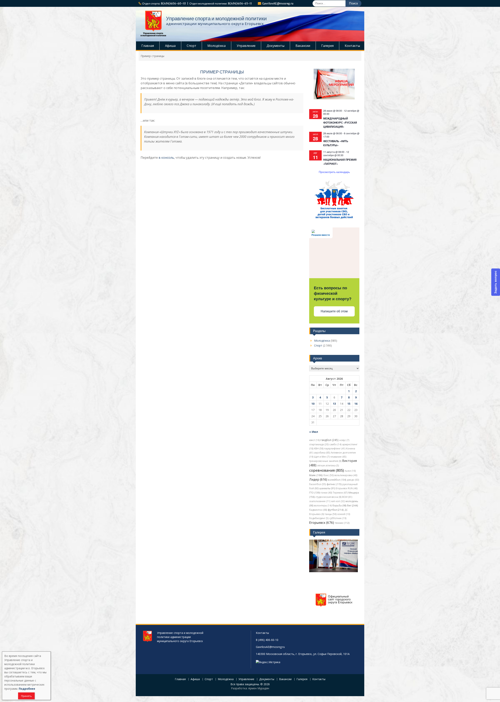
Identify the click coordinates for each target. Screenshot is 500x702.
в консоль (166, 157)
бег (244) (352, 505)
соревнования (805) (326, 470)
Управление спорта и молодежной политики (216, 18)
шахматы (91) (327, 488)
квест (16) (314, 440)
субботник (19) (337, 518)
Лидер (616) (318, 479)
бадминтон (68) (318, 509)
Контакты (352, 46)
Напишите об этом (334, 311)
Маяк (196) (316, 475)
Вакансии (303, 46)
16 (355, 403)
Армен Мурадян (258, 688)
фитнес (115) (334, 484)
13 (334, 403)
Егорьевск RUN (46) (346, 488)
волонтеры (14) (323, 505)
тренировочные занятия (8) (325, 461)
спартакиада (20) (319, 444)
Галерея (327, 46)
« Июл (313, 432)
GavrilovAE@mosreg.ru (277, 3)
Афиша (170, 46)
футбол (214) (336, 509)
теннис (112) (342, 523)
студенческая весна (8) (328, 497)
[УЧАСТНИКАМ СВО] (334, 218)
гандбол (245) (329, 440)
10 (312, 403)
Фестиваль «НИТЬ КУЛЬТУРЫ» (335, 143)
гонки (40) (326, 492)
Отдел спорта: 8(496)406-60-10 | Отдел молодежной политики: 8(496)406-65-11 (197, 3)
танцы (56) (331, 514)
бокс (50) (328, 475)
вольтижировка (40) (345, 475)
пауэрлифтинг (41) (334, 448)
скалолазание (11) (319, 501)
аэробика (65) (322, 452)
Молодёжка (216, 46)
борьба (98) (339, 505)
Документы (275, 46)
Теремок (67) (340, 492)
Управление (246, 46)
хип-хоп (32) (338, 501)
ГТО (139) (314, 492)
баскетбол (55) (317, 484)
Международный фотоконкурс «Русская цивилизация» (340, 122)
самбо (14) (335, 444)
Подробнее (27, 688)
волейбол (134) (337, 479)
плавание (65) (338, 456)
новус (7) (344, 440)
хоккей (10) (343, 514)
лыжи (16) (350, 470)
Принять (26, 696)
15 (348, 403)
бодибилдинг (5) (319, 518)
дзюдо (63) (353, 479)
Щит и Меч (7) (322, 456)
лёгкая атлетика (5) (328, 465)
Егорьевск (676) (321, 522)
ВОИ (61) (347, 497)
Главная (147, 46)
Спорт (191, 46)
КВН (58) (318, 448)
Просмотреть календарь (334, 172)
